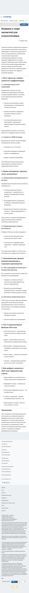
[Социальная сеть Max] (9, 482)
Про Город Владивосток (6, 471)
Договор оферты (5, 500)
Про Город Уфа (5, 463)
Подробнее (9, 549)
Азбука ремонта (4, 20)
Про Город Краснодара (6, 474)
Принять (24, 24)
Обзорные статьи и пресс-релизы (8, 502)
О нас (3, 490)
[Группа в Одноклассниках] (5, 482)
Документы (21, 20)
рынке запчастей (13, 66)
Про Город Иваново (5, 452)
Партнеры (4, 510)
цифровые (15, 390)
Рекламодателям (5, 508)
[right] (27, 21)
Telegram (3, 487)
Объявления (4, 497)
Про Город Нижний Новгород (7, 466)
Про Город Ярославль (6, 454)
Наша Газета (4, 449)
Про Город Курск (5, 458)
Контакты (3, 492)
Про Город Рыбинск (5, 460)
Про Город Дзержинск (6, 469)
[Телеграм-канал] (7, 482)
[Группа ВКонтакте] (3, 482)
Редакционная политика (6, 495)
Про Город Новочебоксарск (7, 441)
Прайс (3, 505)
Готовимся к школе (13, 20)
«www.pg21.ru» (11, 515)
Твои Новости (4, 444)
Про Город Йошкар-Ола (6, 446)
